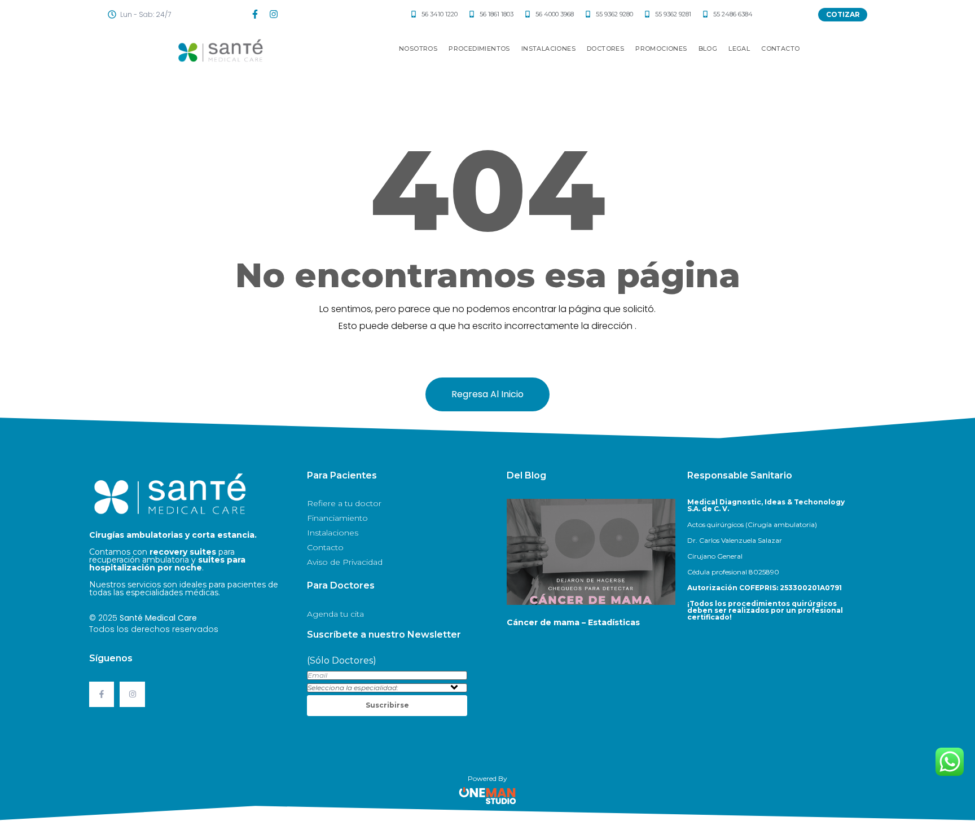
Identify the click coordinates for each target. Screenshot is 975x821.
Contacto (780, 48)
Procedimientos (479, 48)
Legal (739, 48)
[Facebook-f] (255, 14)
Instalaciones (548, 48)
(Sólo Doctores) (341, 660)
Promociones (661, 48)
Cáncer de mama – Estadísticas (573, 622)
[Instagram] (273, 14)
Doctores (605, 48)
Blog (708, 48)
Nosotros (418, 48)
